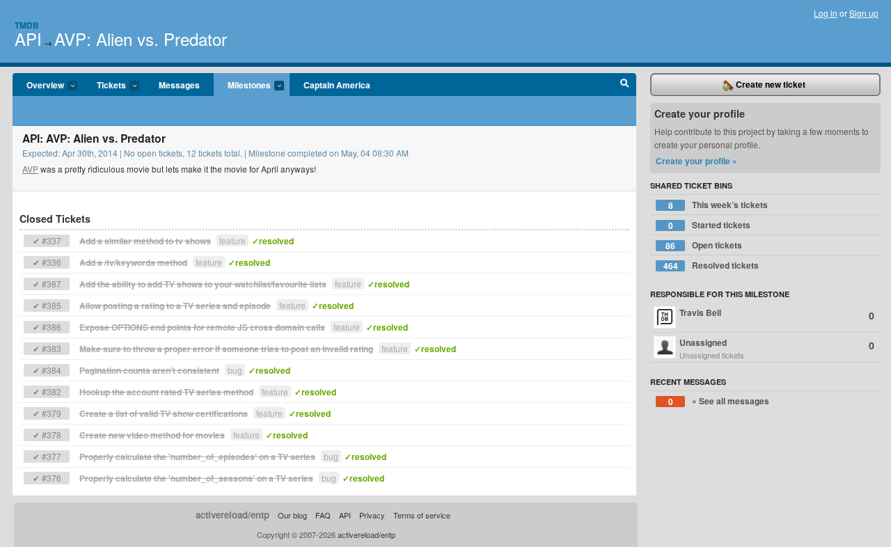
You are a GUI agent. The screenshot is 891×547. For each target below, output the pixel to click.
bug (235, 370)
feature (232, 240)
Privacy (372, 515)
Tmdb (27, 25)
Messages (179, 85)
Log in (825, 13)
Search (624, 85)
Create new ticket (769, 84)
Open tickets (703, 245)
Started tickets (709, 225)
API (28, 38)
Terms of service (421, 515)
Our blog (292, 515)
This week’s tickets (718, 205)
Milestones (242, 86)
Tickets (104, 86)
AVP (30, 169)
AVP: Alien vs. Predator (140, 38)
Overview (38, 86)
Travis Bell (776, 314)
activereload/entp (232, 514)
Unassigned (776, 348)
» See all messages (719, 401)
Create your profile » (696, 160)
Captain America (336, 85)
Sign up (863, 13)
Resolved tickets (711, 265)
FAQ (323, 515)
